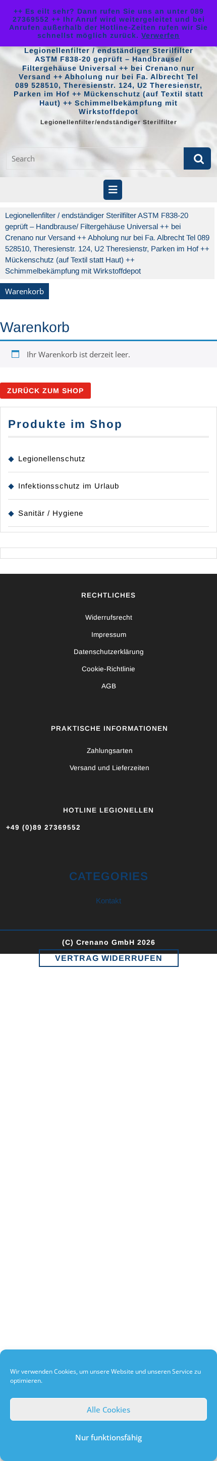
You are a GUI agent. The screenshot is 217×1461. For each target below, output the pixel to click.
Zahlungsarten (110, 750)
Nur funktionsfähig (108, 1437)
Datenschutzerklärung (109, 652)
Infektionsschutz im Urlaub (68, 485)
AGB (108, 686)
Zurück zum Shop (45, 391)
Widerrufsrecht (108, 617)
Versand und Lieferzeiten (109, 768)
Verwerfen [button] (160, 35)
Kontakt (108, 900)
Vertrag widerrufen (108, 958)
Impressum (108, 634)
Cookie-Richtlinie (108, 669)
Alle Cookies (108, 1409)
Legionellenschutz (52, 458)
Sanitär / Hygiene (50, 513)
